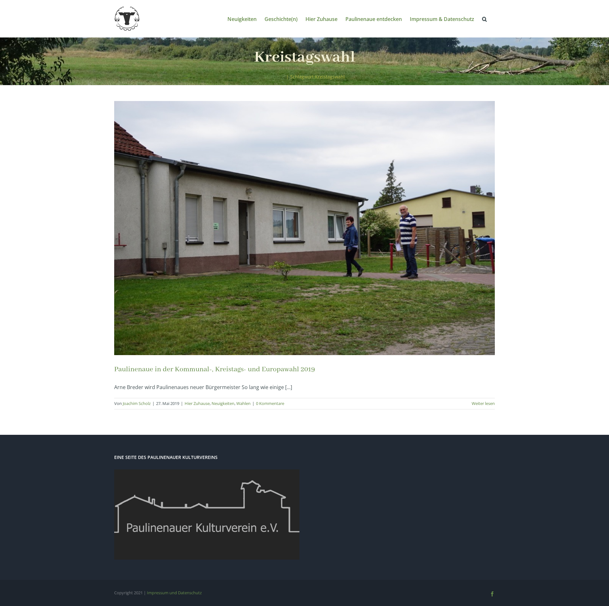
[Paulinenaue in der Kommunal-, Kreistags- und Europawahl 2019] (304, 228)
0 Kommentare (270, 403)
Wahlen (243, 403)
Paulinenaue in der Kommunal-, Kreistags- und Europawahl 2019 (214, 369)
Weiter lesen (483, 403)
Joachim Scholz (137, 403)
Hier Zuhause (197, 403)
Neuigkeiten (223, 403)
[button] (484, 18)
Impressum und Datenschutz (174, 593)
